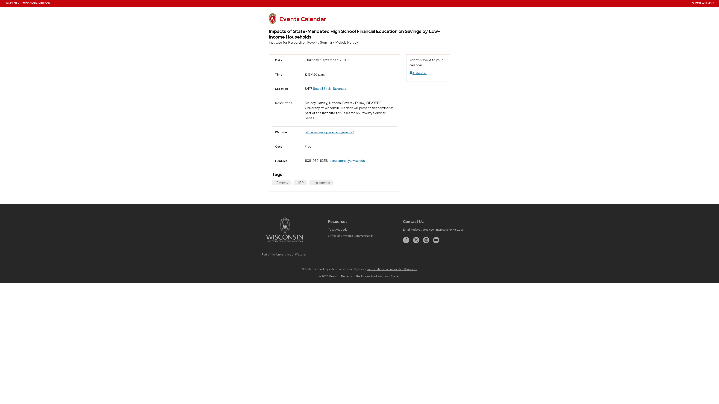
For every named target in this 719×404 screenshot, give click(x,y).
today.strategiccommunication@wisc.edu (437, 230)
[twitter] (416, 240)
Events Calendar (302, 19)
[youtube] (436, 240)
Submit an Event (703, 3)
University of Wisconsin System (381, 276)
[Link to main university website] (284, 243)
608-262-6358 (316, 160)
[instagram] (426, 240)
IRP (301, 182)
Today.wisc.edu (337, 230)
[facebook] (406, 240)
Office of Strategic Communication (351, 236)
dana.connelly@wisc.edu (347, 160)
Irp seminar (322, 182)
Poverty (282, 182)
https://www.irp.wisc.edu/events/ (329, 132)
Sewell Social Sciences (329, 88)
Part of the (284, 254)
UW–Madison (27, 3)
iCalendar (419, 73)
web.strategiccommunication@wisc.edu (392, 269)
